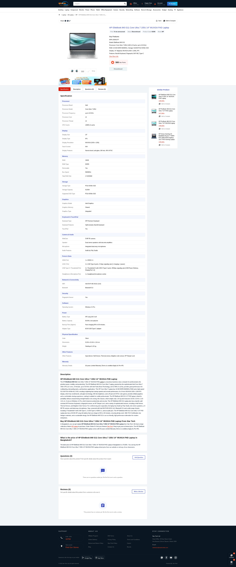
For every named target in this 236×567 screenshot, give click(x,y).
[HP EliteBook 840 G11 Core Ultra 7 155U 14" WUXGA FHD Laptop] (82, 46)
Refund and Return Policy (95, 543)
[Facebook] (166, 557)
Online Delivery (92, 539)
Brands (129, 547)
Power (87, 10)
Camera (115, 10)
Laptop (67, 10)
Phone (93, 10)
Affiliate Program (93, 536)
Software (137, 10)
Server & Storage (146, 10)
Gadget (164, 10)
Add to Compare (169, 21)
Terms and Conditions (133, 539)
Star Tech (110, 426)
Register (159, 4)
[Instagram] (175, 557)
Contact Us (111, 547)
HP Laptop (74, 426)
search (125, 4)
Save (158, 21)
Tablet (98, 10)
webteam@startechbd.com (160, 547)
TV (175, 10)
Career (129, 543)
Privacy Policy (112, 539)
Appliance (180, 10)
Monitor (81, 10)
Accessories (157, 10)
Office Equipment (106, 10)
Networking (129, 10)
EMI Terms (111, 536)
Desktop (61, 10)
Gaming (170, 10)
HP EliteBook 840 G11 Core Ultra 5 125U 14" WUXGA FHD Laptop (167, 96)
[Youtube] (171, 557)
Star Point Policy (112, 543)
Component (74, 10)
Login (164, 4)
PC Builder (172, 4)
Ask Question (139, 457)
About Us (129, 536)
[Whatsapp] (162, 557)
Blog (89, 547)
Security (122, 10)
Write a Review (138, 491)
